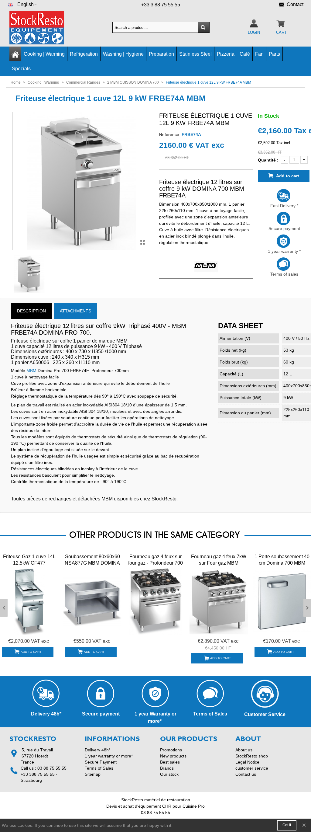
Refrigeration (84, 54)
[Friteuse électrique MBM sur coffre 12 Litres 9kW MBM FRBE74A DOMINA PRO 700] (142, 242)
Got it (286, 825)
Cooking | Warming (44, 54)
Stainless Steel (195, 54)
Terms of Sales (99, 768)
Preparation (161, 54)
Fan (259, 54)
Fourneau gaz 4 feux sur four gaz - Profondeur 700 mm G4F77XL (155, 563)
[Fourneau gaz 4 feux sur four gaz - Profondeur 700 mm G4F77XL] (155, 601)
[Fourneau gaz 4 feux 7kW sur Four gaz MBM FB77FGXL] (219, 601)
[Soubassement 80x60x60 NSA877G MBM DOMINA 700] (92, 601)
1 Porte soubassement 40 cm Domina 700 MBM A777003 (282, 563)
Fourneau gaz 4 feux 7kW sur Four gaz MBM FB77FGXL (218, 563)
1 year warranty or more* (109, 756)
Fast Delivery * (283, 205)
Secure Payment (101, 762)
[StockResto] (42, 27)
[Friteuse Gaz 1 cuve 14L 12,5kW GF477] (29, 601)
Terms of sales (283, 274)
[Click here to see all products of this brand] (206, 267)
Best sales (170, 762)
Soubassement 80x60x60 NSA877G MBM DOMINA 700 (92, 563)
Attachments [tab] (75, 310)
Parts (274, 54)
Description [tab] (31, 310)
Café (245, 54)
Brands (167, 768)
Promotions (171, 749)
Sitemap (93, 774)
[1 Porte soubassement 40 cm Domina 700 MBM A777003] (282, 601)
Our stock (169, 774)
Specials (21, 68)
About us (243, 749)
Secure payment (283, 228)
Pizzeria (225, 54)
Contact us (245, 774)
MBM (31, 370)
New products (173, 756)
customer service (251, 768)
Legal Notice (247, 762)
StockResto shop (251, 756)
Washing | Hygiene (123, 54)
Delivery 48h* (97, 749)
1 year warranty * (284, 251)
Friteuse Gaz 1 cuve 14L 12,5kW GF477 (29, 560)
